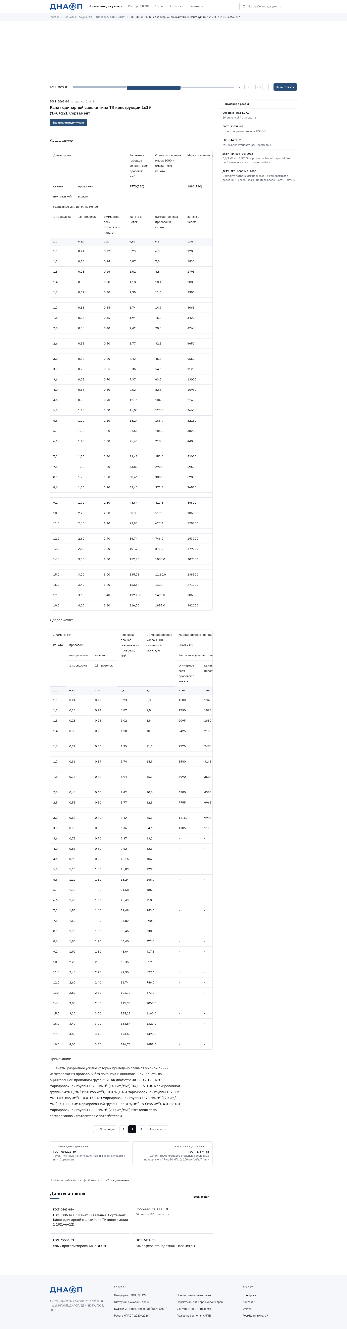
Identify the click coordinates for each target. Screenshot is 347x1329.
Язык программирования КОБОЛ (79, 1246)
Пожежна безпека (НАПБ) (194, 1315)
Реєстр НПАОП (138, 6)
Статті (159, 6)
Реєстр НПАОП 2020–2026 (131, 1315)
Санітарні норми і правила (194, 1309)
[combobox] (271, 6)
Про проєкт (177, 6)
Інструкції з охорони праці (131, 1302)
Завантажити (285, 87)
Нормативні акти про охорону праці (200, 1302)
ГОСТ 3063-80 (59, 101)
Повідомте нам (119, 1180)
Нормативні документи (105, 6)
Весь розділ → (203, 1196)
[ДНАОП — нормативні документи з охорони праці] (66, 6)
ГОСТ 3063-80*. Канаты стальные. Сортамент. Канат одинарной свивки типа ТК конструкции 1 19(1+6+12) (90, 1220)
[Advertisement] (173, 51)
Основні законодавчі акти (194, 1295)
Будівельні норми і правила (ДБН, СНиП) (140, 1309)
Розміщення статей (255, 1315)
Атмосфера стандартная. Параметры (165, 1246)
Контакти (197, 6)
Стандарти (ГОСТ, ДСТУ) (111, 17)
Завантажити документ (68, 122)
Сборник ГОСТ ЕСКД (152, 1209)
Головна (54, 17)
